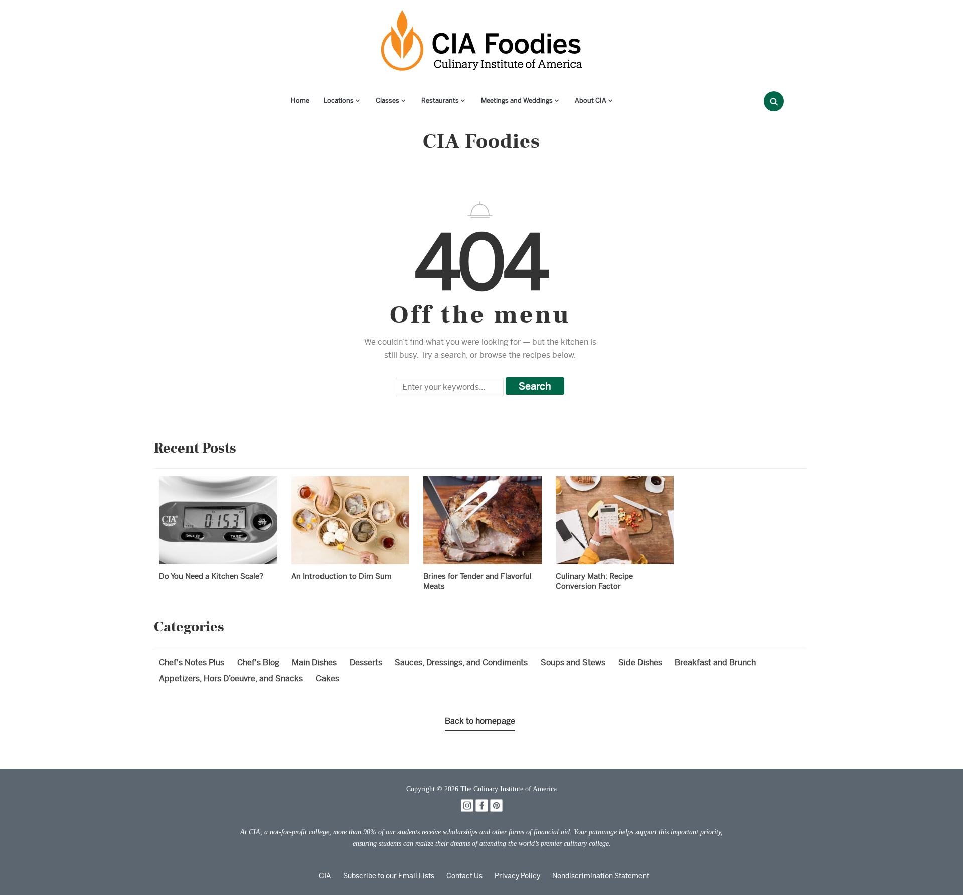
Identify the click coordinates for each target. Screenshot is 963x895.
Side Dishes (640, 662)
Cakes (327, 678)
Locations (339, 100)
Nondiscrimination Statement (600, 876)
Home (300, 100)
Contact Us (464, 876)
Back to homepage (480, 721)
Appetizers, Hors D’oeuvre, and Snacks (231, 678)
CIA (325, 876)
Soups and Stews (573, 662)
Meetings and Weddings (517, 100)
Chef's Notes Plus (191, 662)
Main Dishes (314, 662)
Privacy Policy (517, 876)
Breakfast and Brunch (715, 662)
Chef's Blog (258, 662)
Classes (387, 100)
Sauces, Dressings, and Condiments (461, 662)
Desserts (366, 662)
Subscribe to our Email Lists (388, 876)
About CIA (590, 100)
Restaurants (440, 100)
